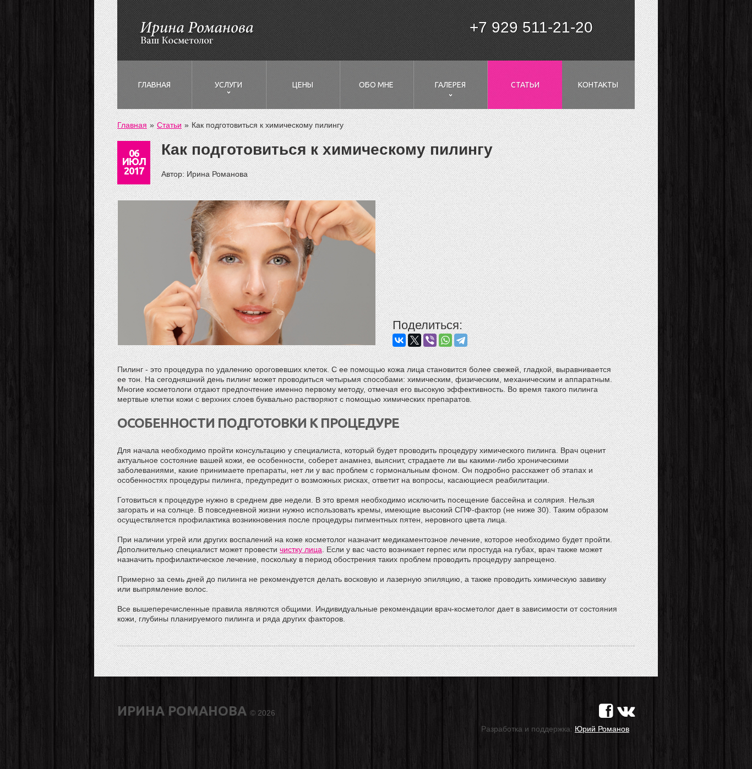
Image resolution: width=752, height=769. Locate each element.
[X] (414, 340)
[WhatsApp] (445, 340)
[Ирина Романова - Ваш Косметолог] (196, 31)
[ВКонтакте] (399, 340)
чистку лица (301, 549)
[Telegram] (460, 340)
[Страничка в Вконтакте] (626, 711)
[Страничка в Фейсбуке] (606, 711)
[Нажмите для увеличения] (246, 274)
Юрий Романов (602, 728)
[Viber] (430, 340)
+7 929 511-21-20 (531, 27)
